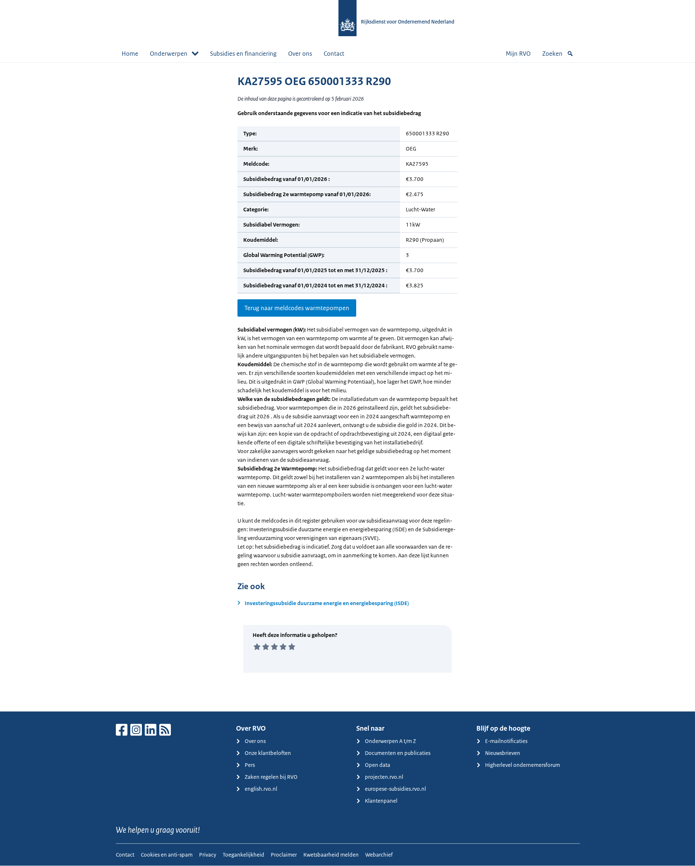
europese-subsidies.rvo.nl (395, 788)
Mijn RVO (518, 54)
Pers (250, 764)
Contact (334, 54)
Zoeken (552, 54)
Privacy (207, 854)
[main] (347, 386)
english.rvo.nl (261, 788)
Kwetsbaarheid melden (331, 854)
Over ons (300, 54)
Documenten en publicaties (397, 752)
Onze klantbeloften (268, 752)
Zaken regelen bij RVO (271, 776)
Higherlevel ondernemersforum (522, 764)
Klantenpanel (381, 800)
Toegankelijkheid (243, 854)
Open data (377, 764)
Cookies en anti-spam (167, 854)
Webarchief (379, 854)
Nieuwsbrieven (502, 752)
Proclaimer (284, 854)
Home (130, 54)
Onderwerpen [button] (169, 54)
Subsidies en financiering (243, 54)
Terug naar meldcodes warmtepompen (296, 308)
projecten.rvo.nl (384, 776)
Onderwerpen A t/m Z (390, 741)
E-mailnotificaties (506, 741)
